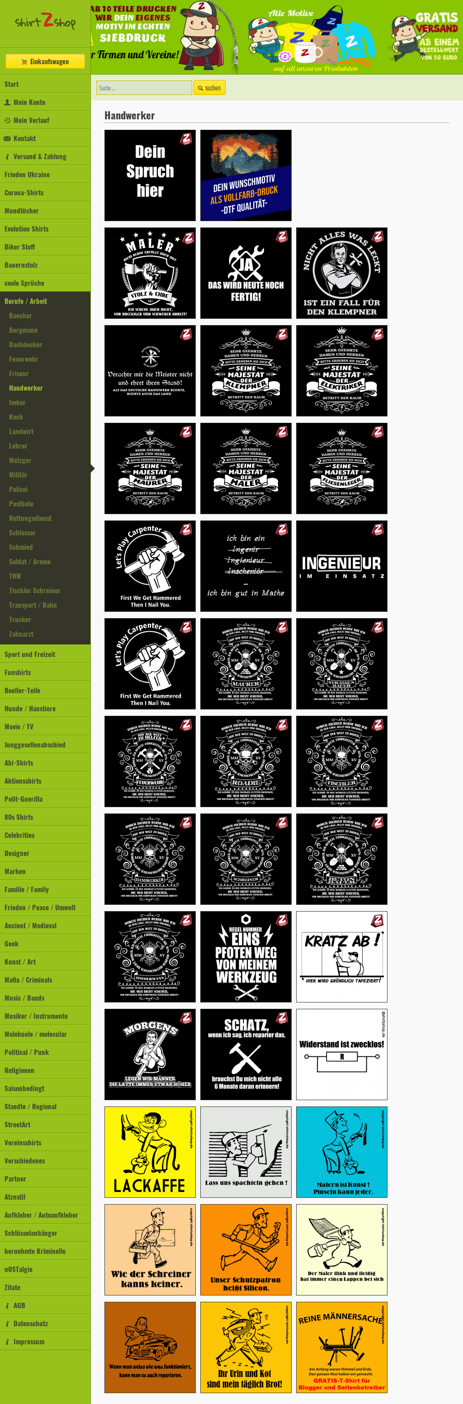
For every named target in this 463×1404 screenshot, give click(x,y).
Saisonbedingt (24, 1088)
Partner (15, 1178)
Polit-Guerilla (24, 799)
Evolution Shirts (26, 228)
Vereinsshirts (23, 1142)
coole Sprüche (24, 283)
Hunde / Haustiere (30, 708)
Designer (17, 853)
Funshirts (18, 672)
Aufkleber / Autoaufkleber (41, 1215)
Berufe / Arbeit (26, 301)
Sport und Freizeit (30, 654)
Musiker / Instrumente (36, 1016)
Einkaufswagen (48, 61)
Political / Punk (27, 1052)
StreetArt (17, 1124)
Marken (15, 871)
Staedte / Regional (31, 1106)
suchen (213, 87)
